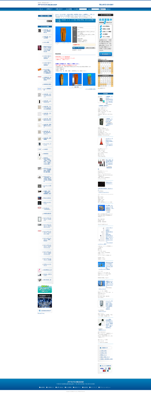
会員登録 (86, 387)
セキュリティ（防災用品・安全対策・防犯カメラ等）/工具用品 (48, 179)
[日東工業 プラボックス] (40, 114)
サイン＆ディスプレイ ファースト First (47, 232)
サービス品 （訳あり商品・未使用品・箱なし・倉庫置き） (47, 71)
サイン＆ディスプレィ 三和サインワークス (47, 253)
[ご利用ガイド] (49, 9)
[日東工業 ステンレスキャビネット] (40, 95)
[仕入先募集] (69, 9)
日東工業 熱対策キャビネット (47, 119)
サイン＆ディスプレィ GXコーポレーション (48, 226)
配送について (104, 354)
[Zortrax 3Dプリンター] (40, 275)
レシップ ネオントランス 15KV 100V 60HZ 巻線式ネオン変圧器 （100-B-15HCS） (109, 305)
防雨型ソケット (102, 329)
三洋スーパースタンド (47, 265)
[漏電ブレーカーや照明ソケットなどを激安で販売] (47, 4)
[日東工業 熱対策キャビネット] (40, 119)
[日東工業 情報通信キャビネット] (40, 125)
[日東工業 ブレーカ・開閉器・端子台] (40, 31)
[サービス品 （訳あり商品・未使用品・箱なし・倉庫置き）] (40, 69)
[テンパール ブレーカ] (40, 144)
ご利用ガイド (51, 387)
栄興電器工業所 (47, 84)
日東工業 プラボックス (47, 114)
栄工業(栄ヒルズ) (48, 269)
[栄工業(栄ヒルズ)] (40, 270)
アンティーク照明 (47, 186)
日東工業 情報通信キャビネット (47, 126)
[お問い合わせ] (59, 9)
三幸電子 (46, 149)
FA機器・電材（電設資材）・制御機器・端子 (47, 192)
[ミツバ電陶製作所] (40, 88)
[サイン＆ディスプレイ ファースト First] (40, 230)
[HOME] (41, 9)
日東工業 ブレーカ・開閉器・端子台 (47, 31)
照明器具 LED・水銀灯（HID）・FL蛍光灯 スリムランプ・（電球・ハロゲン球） (47, 161)
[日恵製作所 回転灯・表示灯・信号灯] (40, 76)
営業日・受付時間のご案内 (107, 359)
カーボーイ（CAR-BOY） (47, 208)
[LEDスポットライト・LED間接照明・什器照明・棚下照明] (40, 168)
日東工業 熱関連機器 (47, 138)
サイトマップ (94, 387)
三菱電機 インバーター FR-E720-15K (109, 120)
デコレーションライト (104, 192)
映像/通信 (46, 153)
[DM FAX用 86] (40, 280)
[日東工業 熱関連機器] (40, 139)
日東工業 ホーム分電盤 (47, 37)
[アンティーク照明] (40, 186)
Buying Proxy (41, 313)
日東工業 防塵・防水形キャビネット (47, 132)
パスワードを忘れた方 (108, 9)
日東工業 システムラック (47, 101)
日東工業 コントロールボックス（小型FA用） (47, 108)
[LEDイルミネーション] (40, 203)
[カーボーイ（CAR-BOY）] (40, 208)
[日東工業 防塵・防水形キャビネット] (40, 132)
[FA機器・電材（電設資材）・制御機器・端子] (40, 191)
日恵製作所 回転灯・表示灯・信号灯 (47, 78)
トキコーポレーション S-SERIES (47, 57)
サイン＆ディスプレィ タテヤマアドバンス (47, 246)
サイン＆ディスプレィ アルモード (47, 219)
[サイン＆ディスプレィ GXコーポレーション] (40, 225)
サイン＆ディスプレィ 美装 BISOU (47, 239)
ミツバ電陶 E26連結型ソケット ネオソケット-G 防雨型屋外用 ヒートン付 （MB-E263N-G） (109, 323)
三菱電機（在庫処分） (104, 105)
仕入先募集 (68, 387)
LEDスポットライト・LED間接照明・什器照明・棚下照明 (47, 170)
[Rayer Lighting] (40, 198)
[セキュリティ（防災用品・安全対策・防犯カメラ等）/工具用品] (40, 177)
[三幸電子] (40, 149)
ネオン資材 (46, 42)
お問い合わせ (60, 387)
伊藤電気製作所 (47, 213)
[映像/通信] (40, 154)
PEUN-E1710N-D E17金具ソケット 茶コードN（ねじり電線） (109, 265)
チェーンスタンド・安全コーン (109, 145)
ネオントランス (102, 288)
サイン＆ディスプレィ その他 (47, 259)
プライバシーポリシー (105, 387)
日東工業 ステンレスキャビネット (47, 95)
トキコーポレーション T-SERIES (47, 64)
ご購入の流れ (104, 350)
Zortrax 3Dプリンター (48, 275)
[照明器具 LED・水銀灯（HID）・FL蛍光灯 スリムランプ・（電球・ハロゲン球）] (40, 158)
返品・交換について (105, 356)
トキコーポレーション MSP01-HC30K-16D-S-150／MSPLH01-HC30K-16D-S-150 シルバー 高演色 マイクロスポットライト (110, 234)
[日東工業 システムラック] (40, 102)
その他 (108, 211)
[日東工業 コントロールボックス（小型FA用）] (40, 107)
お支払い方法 (104, 352)
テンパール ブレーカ (47, 144)
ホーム (57, 14)
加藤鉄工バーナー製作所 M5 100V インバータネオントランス (109, 284)
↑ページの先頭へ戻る (90, 89)
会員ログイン (77, 387)
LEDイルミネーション (47, 203)
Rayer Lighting (47, 198)
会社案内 (43, 387)
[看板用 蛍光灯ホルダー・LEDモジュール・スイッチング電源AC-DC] (40, 47)
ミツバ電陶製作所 (47, 89)
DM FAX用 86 (47, 279)
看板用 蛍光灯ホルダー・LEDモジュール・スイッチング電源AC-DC (48, 49)
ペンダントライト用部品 (104, 269)
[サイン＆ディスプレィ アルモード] (40, 219)
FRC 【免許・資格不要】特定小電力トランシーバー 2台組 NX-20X (109, 162)
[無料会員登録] (105, 55)
